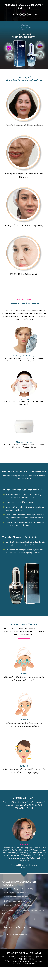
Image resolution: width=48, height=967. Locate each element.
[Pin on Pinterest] (30, 14)
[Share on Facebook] (18, 14)
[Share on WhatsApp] (13, 14)
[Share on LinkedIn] (35, 14)
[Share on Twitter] (22, 14)
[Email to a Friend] (26, 14)
